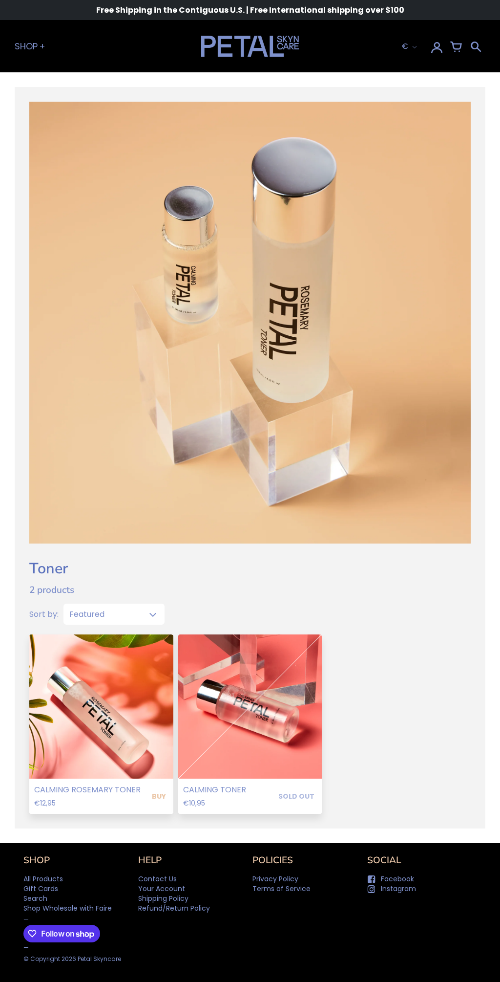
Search (35, 898)
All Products (43, 879)
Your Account (161, 889)
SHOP (26, 46)
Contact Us (157, 879)
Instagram (398, 889)
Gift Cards (40, 889)
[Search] (475, 46)
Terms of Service (281, 889)
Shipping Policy (163, 898)
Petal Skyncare (99, 959)
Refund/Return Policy (174, 908)
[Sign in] (436, 46)
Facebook (397, 879)
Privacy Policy (275, 879)
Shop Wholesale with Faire (67, 908)
